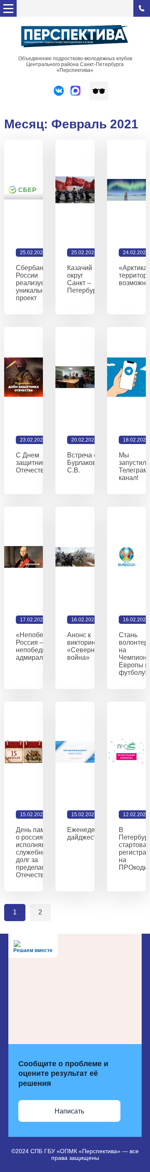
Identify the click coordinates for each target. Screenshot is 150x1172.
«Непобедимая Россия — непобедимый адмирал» (39, 646)
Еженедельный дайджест (90, 833)
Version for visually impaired (99, 91)
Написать (69, 1111)
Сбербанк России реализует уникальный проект (34, 282)
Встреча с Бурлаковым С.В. (86, 463)
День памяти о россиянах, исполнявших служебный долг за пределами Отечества (37, 852)
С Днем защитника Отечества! (33, 463)
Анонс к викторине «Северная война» (84, 646)
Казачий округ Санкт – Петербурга (85, 279)
